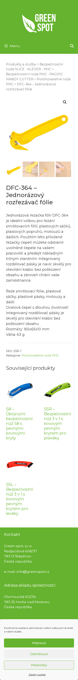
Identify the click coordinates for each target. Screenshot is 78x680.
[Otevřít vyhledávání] (72, 46)
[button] (64, 102)
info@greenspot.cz (32, 572)
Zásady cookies (37, 674)
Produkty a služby (21, 64)
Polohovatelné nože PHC (40, 355)
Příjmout (39, 643)
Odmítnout (39, 654)
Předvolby (39, 665)
